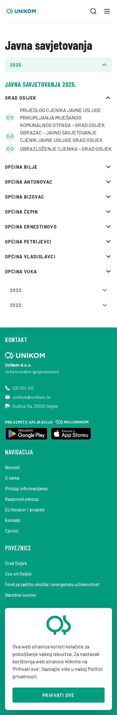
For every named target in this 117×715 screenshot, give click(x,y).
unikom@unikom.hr (31, 397)
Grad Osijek (16, 563)
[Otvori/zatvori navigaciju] (107, 11)
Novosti (12, 467)
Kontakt (12, 520)
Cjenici (11, 531)
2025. (16, 65)
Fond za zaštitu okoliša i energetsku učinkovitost (52, 584)
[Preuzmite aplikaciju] (26, 433)
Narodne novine (20, 595)
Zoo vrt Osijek (18, 573)
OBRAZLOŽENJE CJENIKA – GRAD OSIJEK (66, 149)
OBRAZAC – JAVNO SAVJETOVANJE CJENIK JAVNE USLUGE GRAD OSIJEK (61, 136)
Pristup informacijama (26, 488)
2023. (16, 290)
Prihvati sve (58, 695)
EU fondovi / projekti (25, 509)
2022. (16, 305)
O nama (12, 478)
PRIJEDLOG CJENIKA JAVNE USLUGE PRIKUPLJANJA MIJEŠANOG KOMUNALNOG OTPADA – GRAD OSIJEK (62, 117)
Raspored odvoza (21, 499)
